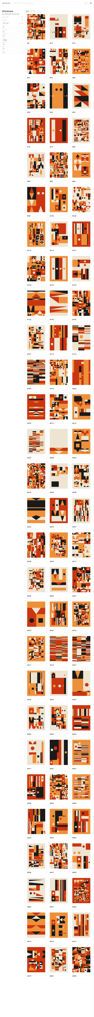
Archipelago (6, 3)
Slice (3, 46)
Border (3, 25)
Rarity (34, 11)
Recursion (4, 42)
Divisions (4, 34)
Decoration (4, 29)
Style (3, 50)
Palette (3, 38)
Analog (4, 40)
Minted (27, 11)
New (31, 11)
